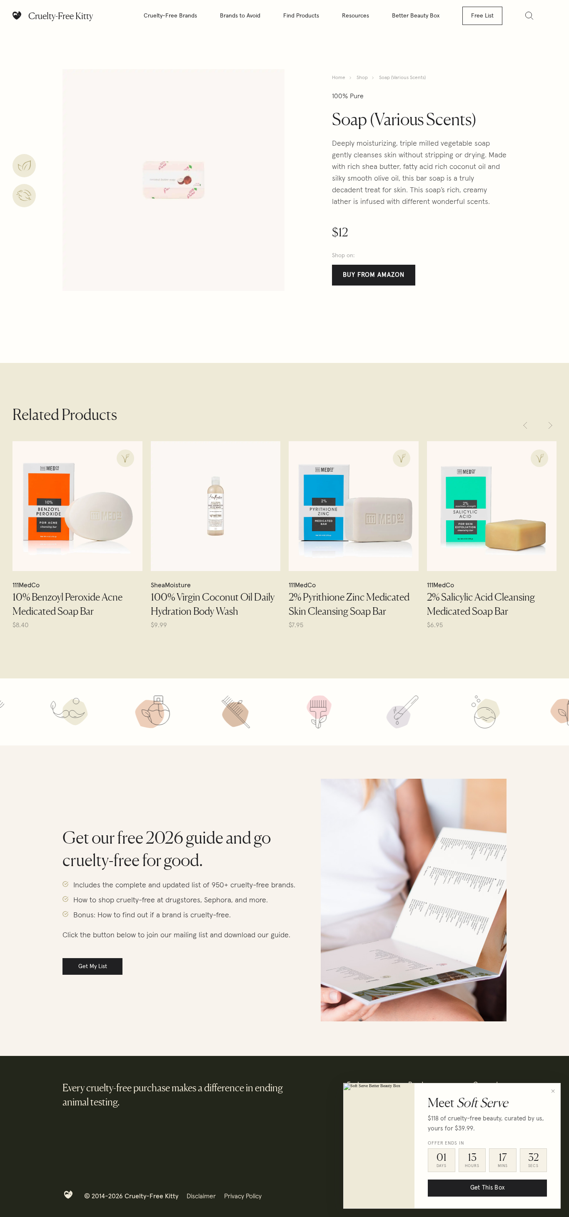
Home (338, 77)
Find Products (301, 16)
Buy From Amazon (373, 275)
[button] (525, 425)
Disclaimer (201, 1196)
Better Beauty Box (415, 16)
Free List (482, 16)
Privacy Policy (243, 1196)
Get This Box (487, 1188)
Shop (362, 77)
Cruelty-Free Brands (170, 16)
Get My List (92, 966)
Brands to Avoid (240, 16)
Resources (355, 16)
